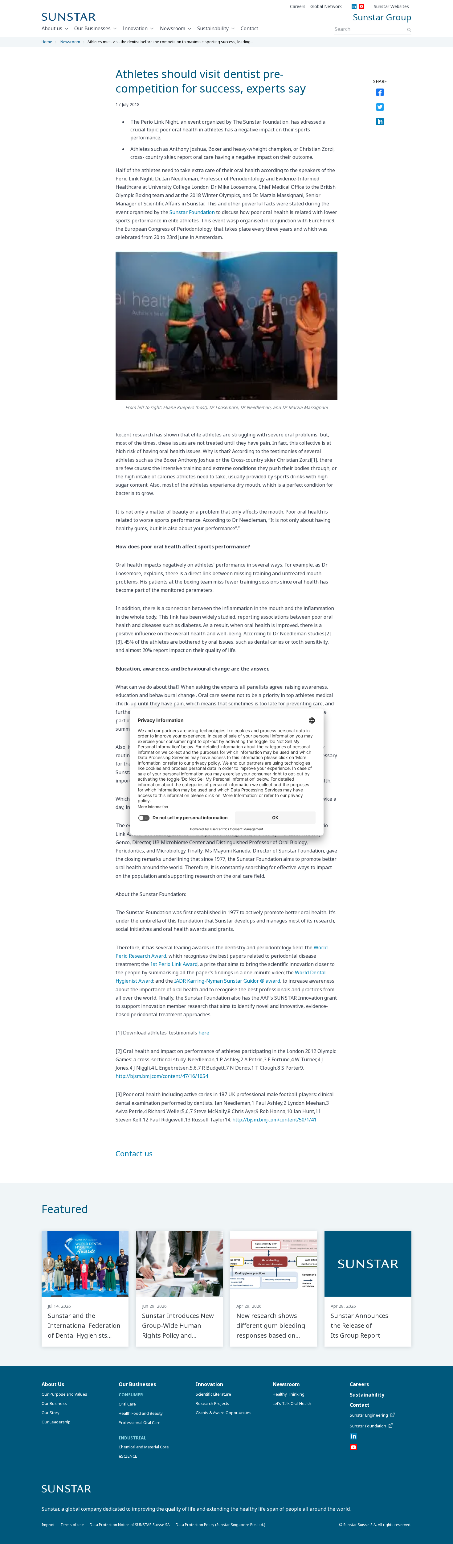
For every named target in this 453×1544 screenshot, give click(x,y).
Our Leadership (56, 1422)
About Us (53, 1384)
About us (52, 28)
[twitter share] (380, 108)
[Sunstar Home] (69, 17)
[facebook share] (380, 93)
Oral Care (127, 1404)
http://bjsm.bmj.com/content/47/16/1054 (162, 1076)
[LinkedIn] (354, 6)
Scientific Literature (213, 1394)
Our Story (50, 1412)
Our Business (54, 1403)
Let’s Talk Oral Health (292, 1403)
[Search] (409, 30)
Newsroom (172, 28)
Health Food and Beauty (141, 1413)
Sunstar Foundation (192, 212)
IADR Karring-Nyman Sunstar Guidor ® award (227, 980)
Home (47, 41)
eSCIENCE (128, 1456)
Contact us (134, 1153)
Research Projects (212, 1403)
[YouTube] (361, 6)
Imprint (48, 1524)
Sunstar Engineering (369, 1415)
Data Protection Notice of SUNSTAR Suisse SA (130, 1524)
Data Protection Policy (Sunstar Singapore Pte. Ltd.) (220, 1524)
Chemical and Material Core (144, 1447)
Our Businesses (92, 28)
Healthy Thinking (288, 1394)
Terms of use (72, 1524)
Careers (297, 6)
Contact (249, 28)
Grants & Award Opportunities (223, 1412)
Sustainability (213, 28)
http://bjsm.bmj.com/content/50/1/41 (274, 1119)
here (203, 1032)
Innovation (135, 28)
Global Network (326, 6)
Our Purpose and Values (64, 1394)
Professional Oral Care (140, 1422)
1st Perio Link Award (174, 964)
